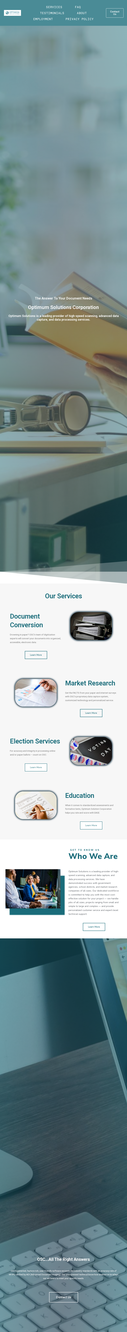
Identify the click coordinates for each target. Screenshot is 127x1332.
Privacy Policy (79, 19)
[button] (115, 13)
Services (54, 7)
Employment (43, 19)
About (82, 13)
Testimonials (52, 13)
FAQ (78, 7)
